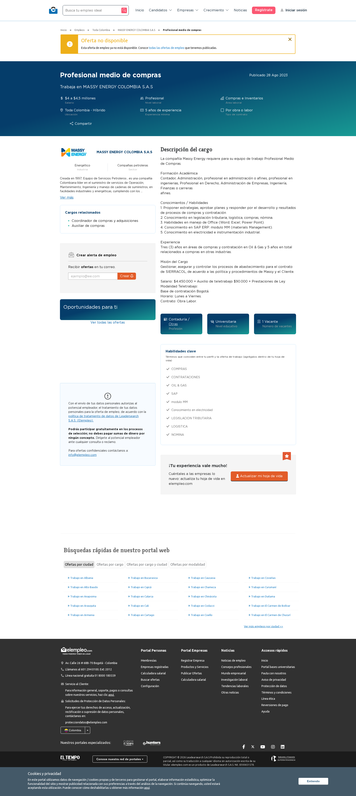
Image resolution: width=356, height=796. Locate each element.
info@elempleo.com (82, 455)
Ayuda (265, 711)
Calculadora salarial (153, 673)
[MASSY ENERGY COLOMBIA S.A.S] (74, 152)
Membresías (149, 660)
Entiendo (313, 781)
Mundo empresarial (233, 673)
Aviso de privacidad (273, 679)
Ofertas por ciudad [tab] (79, 564)
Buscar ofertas (150, 679)
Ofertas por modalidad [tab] (187, 564)
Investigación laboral (234, 679)
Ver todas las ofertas (107, 322)
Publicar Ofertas (191, 673)
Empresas (185, 10)
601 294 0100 (90, 669)
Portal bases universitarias (278, 667)
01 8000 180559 (105, 675)
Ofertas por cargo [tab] (110, 564)
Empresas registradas (155, 667)
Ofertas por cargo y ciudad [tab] (147, 564)
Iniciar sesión (296, 10)
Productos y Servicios (194, 667)
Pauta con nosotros (273, 673)
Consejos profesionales (236, 667)
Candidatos (158, 10)
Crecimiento (214, 10)
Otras (173, 324)
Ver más (67, 197)
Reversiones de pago (274, 705)
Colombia (74, 730)
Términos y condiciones (276, 692)
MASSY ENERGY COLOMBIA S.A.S (124, 152)
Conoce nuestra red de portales (119, 759)
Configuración (150, 686)
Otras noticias (230, 692)
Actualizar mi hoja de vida (260, 476)
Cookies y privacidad (44, 773)
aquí (147, 787)
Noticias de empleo (233, 660)
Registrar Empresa (192, 660)
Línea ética (268, 698)
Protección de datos (274, 686)
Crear (125, 276)
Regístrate (264, 10)
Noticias (240, 10)
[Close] (290, 37)
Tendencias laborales (235, 686)
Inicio (139, 10)
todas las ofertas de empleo (166, 47)
